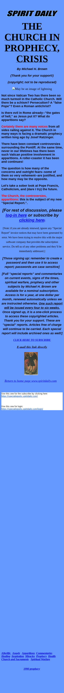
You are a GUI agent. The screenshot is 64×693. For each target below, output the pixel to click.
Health (52, 656)
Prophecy (41, 656)
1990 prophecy (32, 668)
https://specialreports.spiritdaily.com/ (19, 396)
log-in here (16, 215)
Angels (16, 653)
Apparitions (28, 653)
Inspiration (18, 656)
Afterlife (6, 653)
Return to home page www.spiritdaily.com (31, 381)
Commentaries (44, 653)
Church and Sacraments (15, 659)
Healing (5, 656)
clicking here (31, 220)
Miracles (30, 656)
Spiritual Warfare (40, 659)
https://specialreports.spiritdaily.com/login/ (22, 409)
